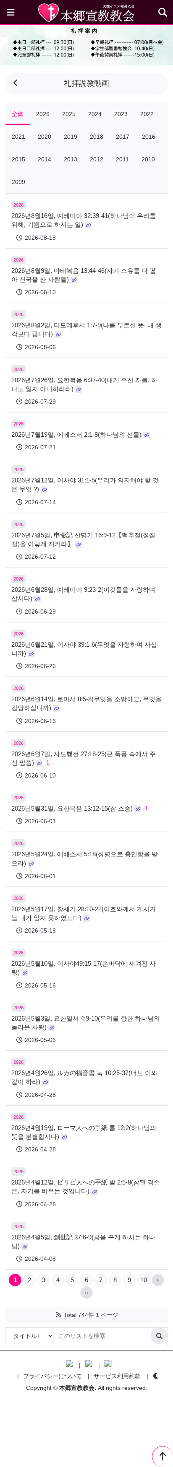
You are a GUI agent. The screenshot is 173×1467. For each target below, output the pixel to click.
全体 (18, 114)
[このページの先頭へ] (162, 1456)
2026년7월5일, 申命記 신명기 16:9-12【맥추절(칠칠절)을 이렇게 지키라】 (83, 539)
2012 (96, 159)
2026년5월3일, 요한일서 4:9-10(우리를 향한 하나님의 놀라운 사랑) (85, 1023)
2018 (96, 136)
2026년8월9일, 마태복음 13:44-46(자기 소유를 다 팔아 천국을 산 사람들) (83, 275)
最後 (86, 1292)
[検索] (159, 1336)
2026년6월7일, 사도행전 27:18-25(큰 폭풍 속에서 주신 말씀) (83, 758)
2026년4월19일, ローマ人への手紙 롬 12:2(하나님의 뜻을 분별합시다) (83, 1132)
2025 (69, 114)
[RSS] (58, 1314)
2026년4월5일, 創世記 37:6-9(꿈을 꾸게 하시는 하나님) (83, 1241)
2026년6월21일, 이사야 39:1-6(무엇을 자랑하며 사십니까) (84, 649)
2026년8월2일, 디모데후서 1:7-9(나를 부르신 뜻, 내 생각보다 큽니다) (86, 329)
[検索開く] (162, 12)
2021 (18, 136)
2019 (70, 136)
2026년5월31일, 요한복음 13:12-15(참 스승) (79, 808)
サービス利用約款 (117, 1376)
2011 (122, 159)
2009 (18, 182)
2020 (44, 136)
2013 (70, 159)
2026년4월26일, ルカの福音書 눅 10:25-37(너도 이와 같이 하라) (84, 1077)
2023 (121, 114)
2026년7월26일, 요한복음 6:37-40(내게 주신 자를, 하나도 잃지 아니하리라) (84, 384)
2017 (122, 136)
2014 (44, 159)
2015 (18, 159)
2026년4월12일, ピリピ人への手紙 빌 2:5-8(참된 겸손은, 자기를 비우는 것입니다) (85, 1187)
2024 (95, 114)
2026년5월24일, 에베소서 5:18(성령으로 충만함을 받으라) (84, 858)
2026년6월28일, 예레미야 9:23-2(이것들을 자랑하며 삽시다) (83, 594)
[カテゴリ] (10, 12)
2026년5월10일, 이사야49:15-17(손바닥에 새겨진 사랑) (83, 968)
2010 (148, 159)
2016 (148, 136)
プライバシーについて (52, 1376)
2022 (147, 114)
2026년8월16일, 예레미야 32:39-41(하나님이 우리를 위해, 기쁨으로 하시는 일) (83, 220)
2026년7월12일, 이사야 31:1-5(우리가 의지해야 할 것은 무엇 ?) (85, 484)
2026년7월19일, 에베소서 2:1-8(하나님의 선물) (77, 434)
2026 (43, 114)
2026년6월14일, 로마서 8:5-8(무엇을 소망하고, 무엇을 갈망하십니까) (86, 703)
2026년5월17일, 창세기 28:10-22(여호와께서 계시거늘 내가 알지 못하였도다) (83, 913)
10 (143, 1279)
